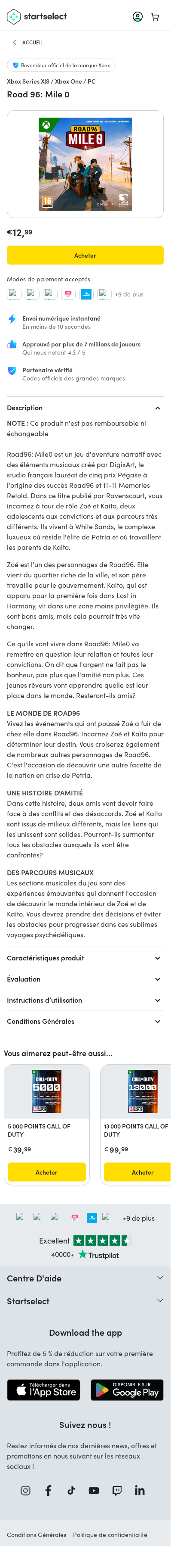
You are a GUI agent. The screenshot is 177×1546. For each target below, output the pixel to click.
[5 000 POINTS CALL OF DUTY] (46, 1091)
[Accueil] (14, 42)
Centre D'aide (34, 1278)
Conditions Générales (40, 1020)
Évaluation (23, 978)
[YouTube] (96, 1490)
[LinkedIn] (142, 1490)
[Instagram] (28, 1490)
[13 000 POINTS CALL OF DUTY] (143, 1091)
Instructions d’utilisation (44, 999)
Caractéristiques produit (45, 957)
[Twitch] (119, 1490)
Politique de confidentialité (110, 1534)
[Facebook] (51, 1490)
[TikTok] (74, 1490)
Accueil (32, 42)
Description (25, 407)
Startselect (28, 1300)
